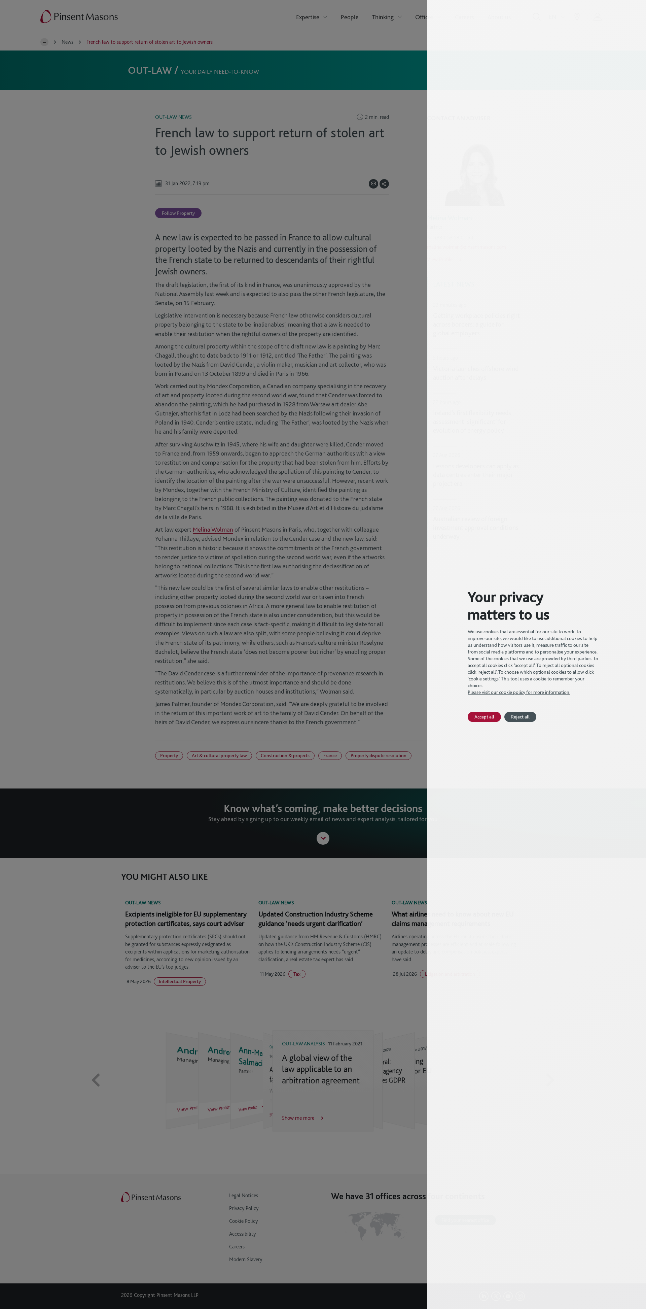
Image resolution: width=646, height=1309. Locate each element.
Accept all (484, 716)
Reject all (520, 716)
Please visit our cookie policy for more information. (519, 692)
